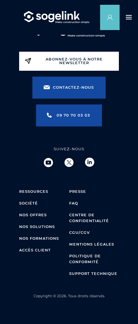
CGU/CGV (79, 232)
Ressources (33, 191)
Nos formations (39, 238)
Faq (73, 203)
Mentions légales (91, 244)
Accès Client (35, 250)
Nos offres (33, 215)
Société (28, 203)
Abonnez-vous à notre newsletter (74, 61)
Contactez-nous (73, 87)
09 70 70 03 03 (73, 115)
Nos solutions (37, 226)
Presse (77, 191)
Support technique (93, 273)
